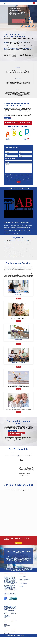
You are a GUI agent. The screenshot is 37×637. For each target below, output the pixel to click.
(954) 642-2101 (12, 607)
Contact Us (18, 19)
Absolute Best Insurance (8, 108)
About (21, 575)
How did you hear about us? (10, 158)
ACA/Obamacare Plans (14, 435)
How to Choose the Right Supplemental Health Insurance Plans (18, 527)
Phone (20, 154)
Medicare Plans (13, 431)
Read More (6, 118)
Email (6, 154)
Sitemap (21, 586)
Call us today (13, 559)
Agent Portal (22, 582)
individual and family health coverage (20, 268)
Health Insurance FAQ (23, 583)
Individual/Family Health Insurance (17, 433)
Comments (7, 162)
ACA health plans (10, 268)
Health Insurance (23, 576)
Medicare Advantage (14, 267)
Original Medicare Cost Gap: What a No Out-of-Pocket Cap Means (18, 506)
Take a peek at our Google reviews (16, 455)
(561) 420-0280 (6, 0)
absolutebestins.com (19, 177)
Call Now (18, 22)
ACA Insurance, (22, 110)
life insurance (8, 269)
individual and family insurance (14, 232)
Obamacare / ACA (23, 580)
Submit (18, 182)
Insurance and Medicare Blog (25, 579)
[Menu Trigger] (34, 3)
